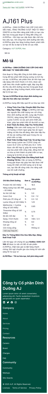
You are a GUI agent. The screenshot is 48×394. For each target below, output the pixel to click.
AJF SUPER (20, 7)
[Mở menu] (44, 2)
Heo (12, 7)
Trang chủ (6, 7)
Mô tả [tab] (7, 53)
